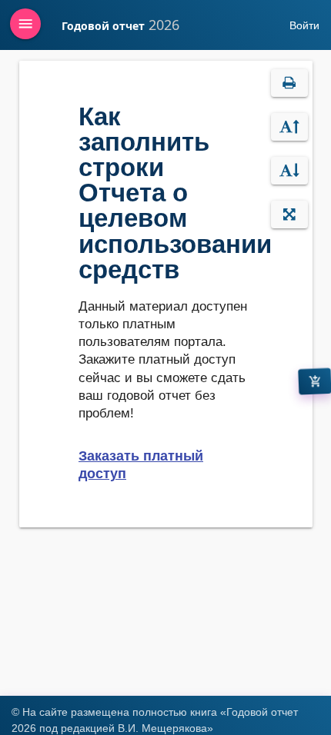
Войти (304, 25)
